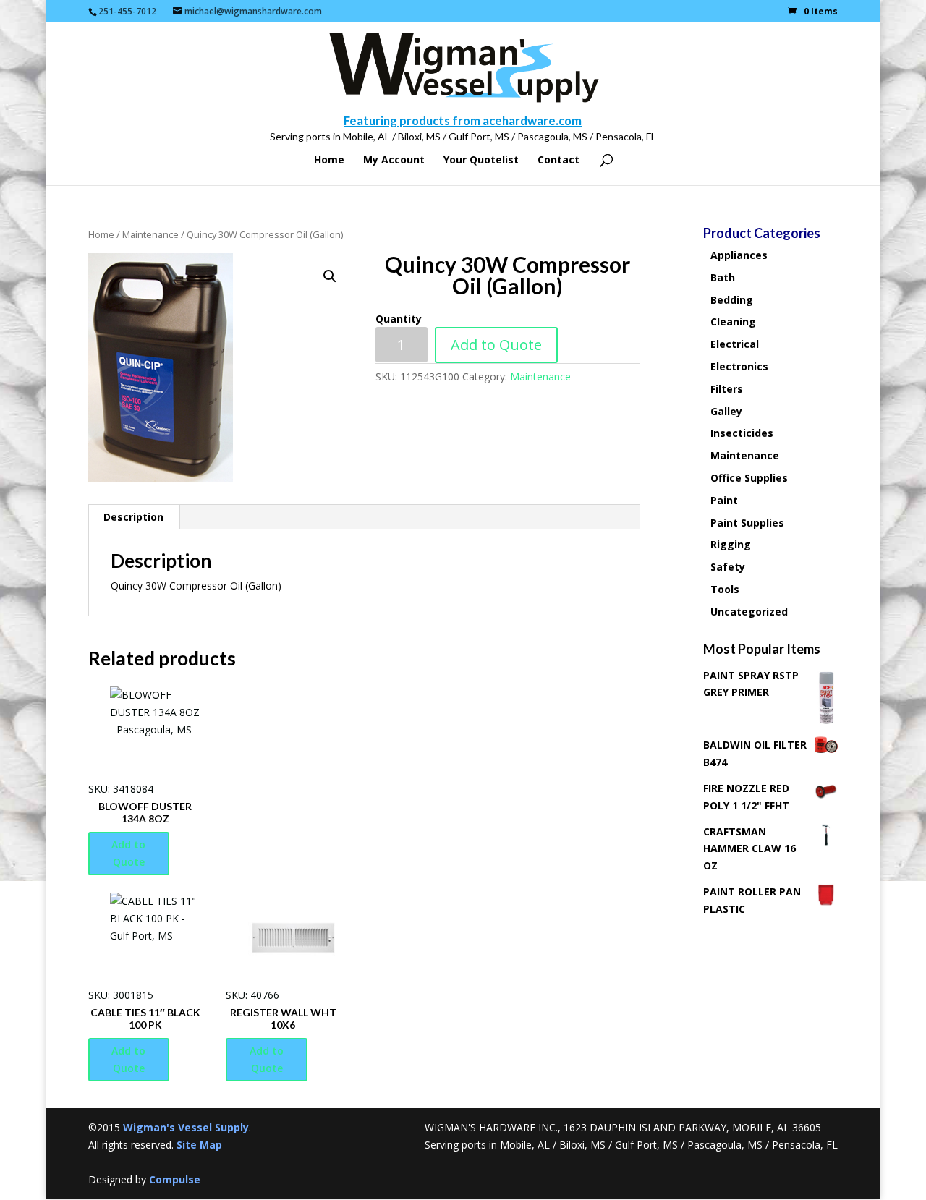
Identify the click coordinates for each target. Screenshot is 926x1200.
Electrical (734, 344)
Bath (722, 277)
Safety (727, 567)
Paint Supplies (747, 522)
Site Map (199, 1145)
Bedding (731, 300)
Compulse (174, 1179)
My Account (394, 160)
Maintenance (150, 234)
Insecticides (741, 433)
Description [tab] (133, 517)
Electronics (739, 366)
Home (329, 160)
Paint (724, 500)
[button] (330, 276)
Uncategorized (749, 611)
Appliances (739, 255)
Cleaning (733, 321)
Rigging (730, 544)
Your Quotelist (481, 160)
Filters (726, 389)
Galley (726, 411)
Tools (724, 589)
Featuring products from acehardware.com (463, 120)
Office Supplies (749, 478)
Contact (558, 160)
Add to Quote (496, 344)
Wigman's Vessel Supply (186, 1127)
